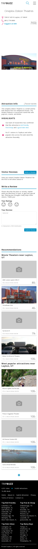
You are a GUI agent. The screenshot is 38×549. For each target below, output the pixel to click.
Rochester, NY (7, 539)
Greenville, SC (6, 541)
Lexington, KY (6, 527)
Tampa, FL (24, 508)
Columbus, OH (7, 506)
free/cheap (9, 127)
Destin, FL (23, 533)
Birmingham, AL (7, 508)
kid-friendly (24, 125)
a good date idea (23, 127)
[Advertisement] (19, 38)
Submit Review (30, 230)
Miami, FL (23, 537)
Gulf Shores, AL (7, 510)
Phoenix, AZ (24, 514)
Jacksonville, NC (25, 520)
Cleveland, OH (6, 529)
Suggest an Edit (10, 24)
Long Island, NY (7, 531)
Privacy (33, 495)
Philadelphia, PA (25, 541)
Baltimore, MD (7, 537)
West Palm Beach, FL (9, 520)
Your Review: (7, 210)
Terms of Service (7, 498)
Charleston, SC (25, 529)
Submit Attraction (22, 495)
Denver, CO (24, 531)
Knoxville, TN (6, 514)
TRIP (7, 3)
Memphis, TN (6, 518)
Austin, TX (23, 539)
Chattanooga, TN (8, 516)
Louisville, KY (24, 518)
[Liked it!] (4, 204)
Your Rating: (7, 201)
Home (4, 495)
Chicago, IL (24, 535)
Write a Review (30, 172)
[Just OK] (10, 204)
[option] (19, 61)
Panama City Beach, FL (28, 516)
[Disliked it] (17, 204)
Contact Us (19, 498)
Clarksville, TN (7, 512)
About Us (11, 495)
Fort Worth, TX (7, 533)
